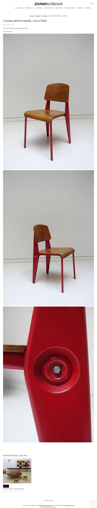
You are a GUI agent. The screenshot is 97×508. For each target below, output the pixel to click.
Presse (80, 8)
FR (91, 3)
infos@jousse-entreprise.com (45, 505)
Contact (87, 8)
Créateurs (29, 8)
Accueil (32, 16)
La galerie (19, 8)
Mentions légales (69, 505)
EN (93, 3)
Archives (59, 8)
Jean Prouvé (8, 25)
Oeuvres (38, 8)
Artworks (38, 16)
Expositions (48, 8)
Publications (70, 8)
